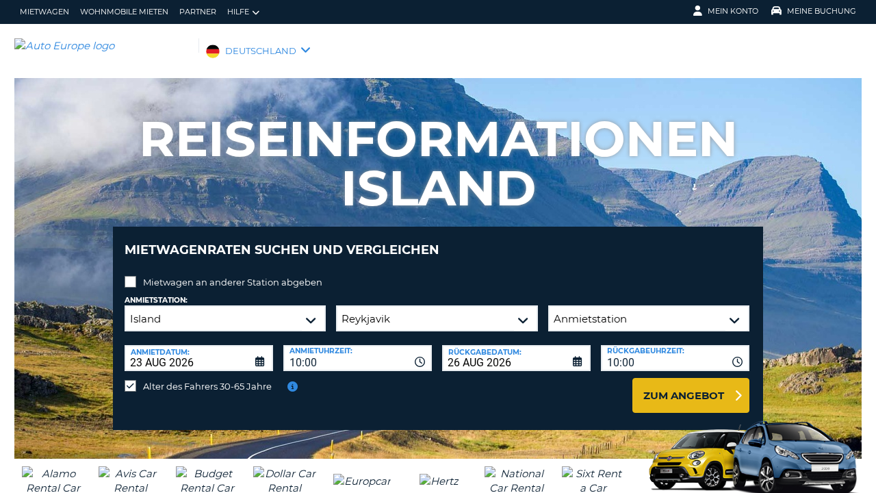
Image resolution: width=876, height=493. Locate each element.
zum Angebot (683, 395)
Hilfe (238, 11)
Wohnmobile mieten (124, 11)
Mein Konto (733, 11)
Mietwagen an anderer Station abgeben (232, 282)
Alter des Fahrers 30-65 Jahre (207, 386)
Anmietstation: (156, 300)
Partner (197, 11)
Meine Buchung (821, 11)
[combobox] (357, 358)
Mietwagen (44, 11)
